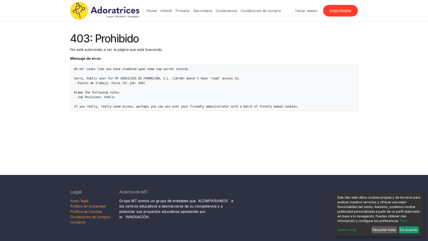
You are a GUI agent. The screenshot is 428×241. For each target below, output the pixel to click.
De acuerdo (409, 230)
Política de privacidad (88, 206)
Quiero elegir (347, 230)
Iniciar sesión (306, 10)
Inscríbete (340, 10)
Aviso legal (79, 201)
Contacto (78, 222)
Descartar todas (384, 230)
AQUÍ (403, 221)
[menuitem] (151, 10)
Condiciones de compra (90, 217)
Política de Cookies (86, 211)
